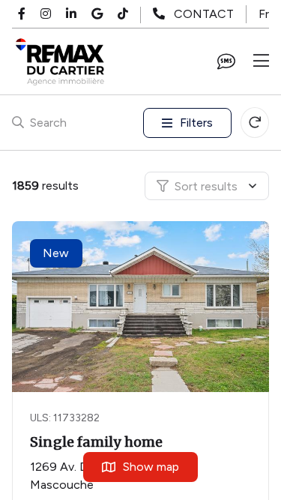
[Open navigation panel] (261, 61)
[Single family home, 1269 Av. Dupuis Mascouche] (141, 306)
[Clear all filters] (255, 122)
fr (264, 14)
